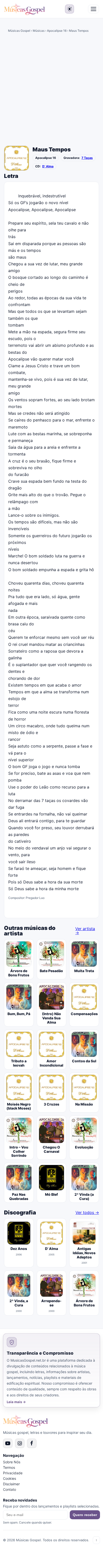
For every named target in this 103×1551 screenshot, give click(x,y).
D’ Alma (48, 166)
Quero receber (85, 1515)
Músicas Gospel (19, 30)
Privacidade (12, 1473)
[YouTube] (7, 1443)
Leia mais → (16, 1402)
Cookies (9, 1478)
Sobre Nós (11, 1462)
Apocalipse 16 (56, 30)
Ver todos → (87, 1212)
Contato (9, 1489)
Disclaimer (11, 1484)
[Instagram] (19, 1443)
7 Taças (87, 157)
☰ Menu (93, 9)
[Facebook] (31, 1443)
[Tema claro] (69, 8)
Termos (9, 1467)
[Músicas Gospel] (24, 9)
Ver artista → (85, 931)
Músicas (38, 30)
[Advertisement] (51, 90)
